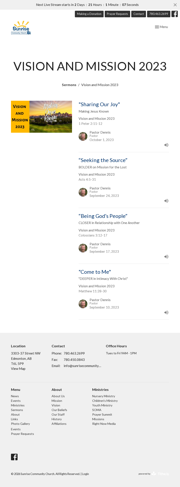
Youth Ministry (102, 405)
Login (85, 474)
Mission (57, 400)
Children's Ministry (105, 400)
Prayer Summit (102, 414)
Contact (138, 14)
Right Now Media (104, 423)
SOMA (96, 410)
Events (16, 400)
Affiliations (59, 423)
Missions (98, 419)
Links (14, 419)
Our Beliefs (59, 410)
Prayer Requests (117, 14)
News (15, 396)
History (57, 419)
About (15, 414)
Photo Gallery (20, 423)
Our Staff (58, 414)
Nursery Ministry (103, 396)
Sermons (69, 85)
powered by (152, 477)
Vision (56, 405)
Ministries (18, 405)
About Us (58, 396)
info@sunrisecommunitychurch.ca (82, 366)
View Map (18, 369)
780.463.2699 (158, 14)
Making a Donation (89, 14)
